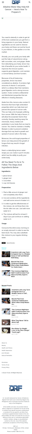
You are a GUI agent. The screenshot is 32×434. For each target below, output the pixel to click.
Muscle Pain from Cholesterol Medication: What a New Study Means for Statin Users (20, 264)
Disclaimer (5, 362)
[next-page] (5, 281)
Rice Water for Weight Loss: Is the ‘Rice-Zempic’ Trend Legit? (21, 330)
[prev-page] (3, 281)
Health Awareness (7, 350)
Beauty (4, 345)
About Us (4, 343)
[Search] (29, 2)
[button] (3, 2)
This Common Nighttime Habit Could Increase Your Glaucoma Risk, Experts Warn (20, 273)
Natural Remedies (11, 243)
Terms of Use (5, 365)
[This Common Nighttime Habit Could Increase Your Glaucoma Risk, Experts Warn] (6, 273)
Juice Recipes (5, 353)
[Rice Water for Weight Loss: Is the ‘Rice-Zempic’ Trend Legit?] (6, 330)
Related (4, 248)
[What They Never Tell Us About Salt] (6, 322)
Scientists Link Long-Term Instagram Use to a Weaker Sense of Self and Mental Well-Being (20, 255)
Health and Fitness (7, 348)
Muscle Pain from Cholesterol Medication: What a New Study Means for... (20, 301)
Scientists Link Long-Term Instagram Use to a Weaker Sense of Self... (21, 291)
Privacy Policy (5, 367)
